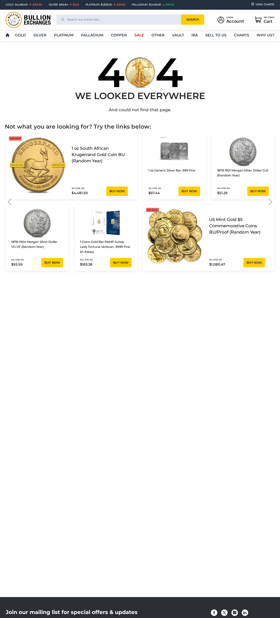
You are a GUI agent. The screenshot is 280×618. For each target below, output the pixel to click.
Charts (241, 35)
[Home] (7, 35)
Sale (139, 35)
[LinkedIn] (245, 612)
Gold (20, 35)
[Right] (270, 202)
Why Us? (265, 35)
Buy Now (117, 191)
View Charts (265, 4)
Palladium (92, 35)
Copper (119, 35)
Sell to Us (215, 35)
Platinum (64, 35)
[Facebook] (214, 612)
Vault (178, 35)
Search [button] (192, 19)
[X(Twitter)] (224, 612)
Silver (39, 35)
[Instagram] (234, 612)
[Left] (10, 202)
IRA (194, 35)
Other (158, 35)
